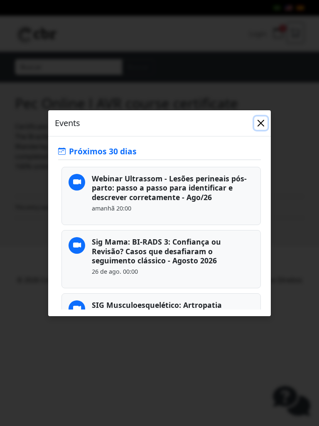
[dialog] (159, 213)
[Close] (260, 123)
